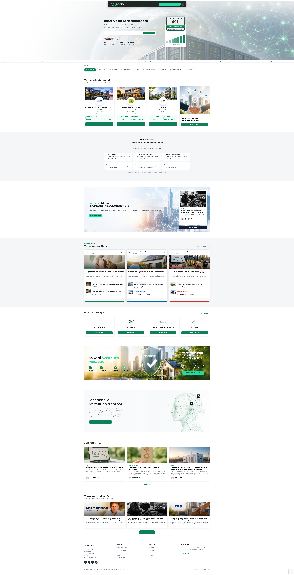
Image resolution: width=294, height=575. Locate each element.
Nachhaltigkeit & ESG (177, 69)
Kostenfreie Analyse (150, 4)
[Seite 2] (148, 484)
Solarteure (163, 69)
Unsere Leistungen (121, 550)
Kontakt (151, 555)
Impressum (151, 547)
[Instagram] (92, 562)
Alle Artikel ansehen (147, 532)
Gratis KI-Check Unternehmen (170, 4)
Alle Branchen (91, 69)
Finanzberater (126, 69)
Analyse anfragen (95, 215)
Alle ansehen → (205, 313)
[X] (96, 562)
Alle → (122, 252)
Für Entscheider (187, 553)
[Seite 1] (145, 484)
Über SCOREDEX (121, 557)
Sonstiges (190, 69)
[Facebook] (89, 562)
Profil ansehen (99, 124)
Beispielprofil (120, 555)
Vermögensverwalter (150, 69)
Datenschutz (152, 550)
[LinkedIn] (85, 562)
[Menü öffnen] (182, 4)
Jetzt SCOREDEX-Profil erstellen (193, 372)
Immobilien (103, 69)
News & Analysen (121, 552)
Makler (137, 69)
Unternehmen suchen (122, 547)
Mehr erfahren (194, 124)
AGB (150, 552)
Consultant (114, 69)
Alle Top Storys (192, 227)
